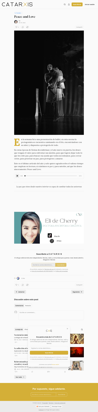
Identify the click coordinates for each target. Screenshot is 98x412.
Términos (51, 403)
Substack (41, 410)
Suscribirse (77, 4)
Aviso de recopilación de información (42, 359)
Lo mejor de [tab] (19, 329)
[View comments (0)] (23, 27)
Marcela (25, 339)
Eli (19, 20)
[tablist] (23, 306)
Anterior (21, 292)
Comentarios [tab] (19, 305)
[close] (67, 328)
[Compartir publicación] (69, 4)
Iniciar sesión (90, 4)
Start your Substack (43, 406)
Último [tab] (26, 329)
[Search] (65, 4)
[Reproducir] (17, 176)
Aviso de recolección (59, 403)
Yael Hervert (26, 353)
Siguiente (76, 292)
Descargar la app (56, 406)
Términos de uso (49, 357)
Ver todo (19, 377)
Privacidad (45, 403)
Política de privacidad (62, 359)
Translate (18, 13)
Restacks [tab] (28, 305)
